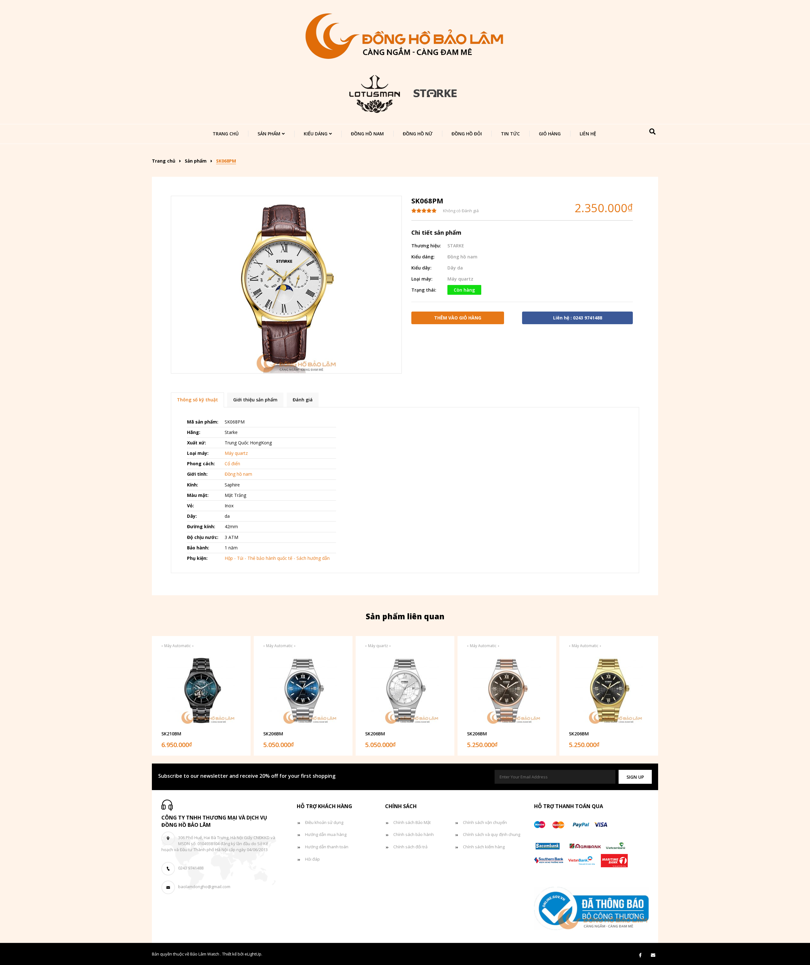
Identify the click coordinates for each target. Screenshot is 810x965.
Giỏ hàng (550, 134)
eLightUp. (253, 954)
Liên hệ (588, 134)
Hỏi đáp (312, 859)
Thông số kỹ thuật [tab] (197, 400)
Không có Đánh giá (461, 210)
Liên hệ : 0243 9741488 (577, 318)
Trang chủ (226, 134)
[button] (635, 777)
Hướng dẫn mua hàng (325, 834)
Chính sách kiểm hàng (484, 847)
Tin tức (510, 134)
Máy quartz (460, 279)
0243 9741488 (190, 868)
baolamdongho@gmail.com (204, 886)
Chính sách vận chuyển (485, 822)
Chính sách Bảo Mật (412, 822)
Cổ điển (232, 464)
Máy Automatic (177, 645)
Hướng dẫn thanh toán (326, 847)
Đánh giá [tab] (303, 400)
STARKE (455, 246)
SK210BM (171, 734)
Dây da (455, 268)
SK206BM (273, 734)
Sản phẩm (269, 134)
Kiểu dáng (315, 134)
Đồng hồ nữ (418, 134)
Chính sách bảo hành (413, 834)
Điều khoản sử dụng (324, 822)
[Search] (652, 131)
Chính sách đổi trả (410, 847)
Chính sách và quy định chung (491, 834)
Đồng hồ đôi (467, 134)
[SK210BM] (201, 690)
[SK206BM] (303, 690)
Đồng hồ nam (367, 134)
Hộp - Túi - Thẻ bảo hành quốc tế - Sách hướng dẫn (277, 558)
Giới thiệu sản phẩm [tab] (255, 400)
